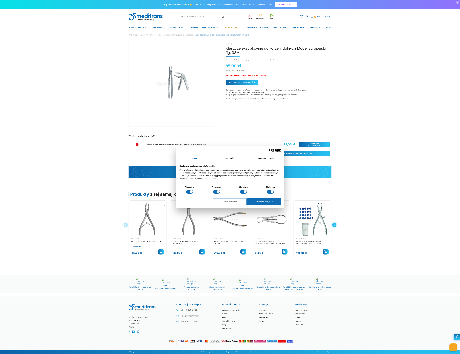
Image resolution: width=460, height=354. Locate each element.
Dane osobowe (301, 310)
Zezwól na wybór (229, 202)
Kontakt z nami (228, 321)
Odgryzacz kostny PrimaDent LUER (146, 241)
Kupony (298, 321)
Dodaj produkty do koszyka (297, 153)
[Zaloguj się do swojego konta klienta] (307, 17)
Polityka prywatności (209, 352)
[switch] (216, 192)
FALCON (229, 44)
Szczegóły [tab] (230, 158)
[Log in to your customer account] (301, 17)
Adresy (298, 317)
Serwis (261, 321)
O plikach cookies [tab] (265, 158)
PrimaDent (135, 239)
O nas (224, 314)
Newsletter (263, 317)
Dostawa (262, 310)
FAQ (224, 317)
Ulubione (299, 325)
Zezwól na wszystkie (264, 202)
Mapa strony (254, 352)
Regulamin (227, 328)
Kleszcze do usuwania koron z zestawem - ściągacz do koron (308, 242)
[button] (334, 225)
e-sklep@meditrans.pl (190, 316)
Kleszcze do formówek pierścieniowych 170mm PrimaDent (270, 242)
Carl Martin (219, 239)
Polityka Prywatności (231, 310)
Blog (224, 325)
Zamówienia (300, 314)
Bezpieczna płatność (267, 314)
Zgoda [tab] (194, 158)
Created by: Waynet (324, 352)
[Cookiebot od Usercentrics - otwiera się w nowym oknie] (270, 150)
